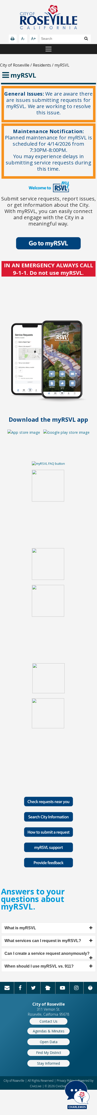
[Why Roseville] (48, 850)
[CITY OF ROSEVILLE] (48, 18)
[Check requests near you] (48, 805)
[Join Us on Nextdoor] (48, 988)
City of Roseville (14, 65)
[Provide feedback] (48, 866)
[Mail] (7, 988)
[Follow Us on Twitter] (33, 988)
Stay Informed (48, 1063)
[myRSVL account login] (48, 248)
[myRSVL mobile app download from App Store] (23, 432)
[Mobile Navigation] (48, 49)
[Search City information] (48, 820)
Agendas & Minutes (48, 1031)
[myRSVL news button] (48, 578)
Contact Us (48, 1021)
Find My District (48, 1052)
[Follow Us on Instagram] (76, 988)
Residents (42, 65)
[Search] (86, 38)
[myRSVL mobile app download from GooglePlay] (66, 432)
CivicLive (36, 1086)
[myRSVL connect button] (48, 692)
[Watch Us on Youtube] (62, 988)
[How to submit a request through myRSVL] (48, 835)
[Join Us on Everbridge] (90, 988)
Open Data (48, 1041)
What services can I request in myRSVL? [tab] (42, 941)
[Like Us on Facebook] (20, 988)
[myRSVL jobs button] (48, 500)
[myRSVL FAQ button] (48, 463)
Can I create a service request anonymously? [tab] (47, 953)
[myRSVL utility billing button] (48, 727)
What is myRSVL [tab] (20, 928)
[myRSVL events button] (48, 615)
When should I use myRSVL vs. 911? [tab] (39, 966)
